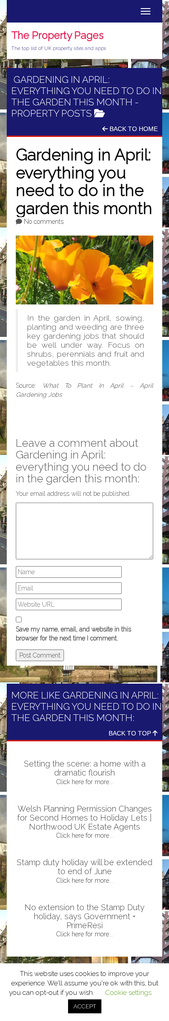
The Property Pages (57, 35)
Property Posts (51, 113)
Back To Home (133, 128)
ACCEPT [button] (84, 1006)
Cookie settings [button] (128, 993)
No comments (44, 221)
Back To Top (131, 733)
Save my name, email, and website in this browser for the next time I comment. (73, 634)
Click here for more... (84, 781)
